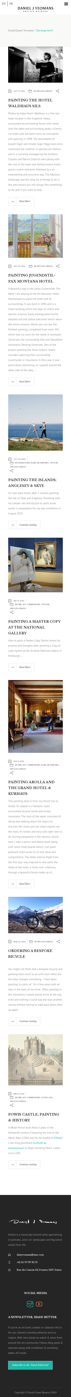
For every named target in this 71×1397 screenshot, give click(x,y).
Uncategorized (44, 91)
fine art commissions (29, 604)
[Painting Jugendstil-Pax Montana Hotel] (35, 236)
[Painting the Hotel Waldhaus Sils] (35, 64)
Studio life (47, 1097)
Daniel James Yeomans (21, 30)
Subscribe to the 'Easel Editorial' (30, 1365)
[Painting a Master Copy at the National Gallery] (35, 564)
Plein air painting (40, 463)
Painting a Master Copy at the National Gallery (34, 627)
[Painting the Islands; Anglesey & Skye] (35, 422)
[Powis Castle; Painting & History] (35, 1059)
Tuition (54, 463)
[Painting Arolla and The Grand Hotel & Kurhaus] (35, 716)
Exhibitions (24, 463)
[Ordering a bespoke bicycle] (35, 914)
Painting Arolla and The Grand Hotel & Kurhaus (31, 788)
